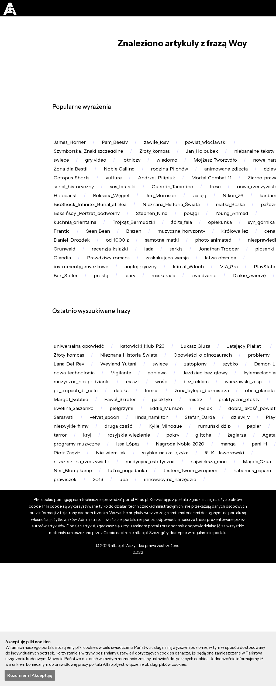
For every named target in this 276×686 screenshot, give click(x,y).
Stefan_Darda (207, 526)
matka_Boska (145, 246)
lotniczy (134, 170)
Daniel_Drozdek (212, 285)
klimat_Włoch (120, 336)
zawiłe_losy (162, 144)
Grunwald (229, 298)
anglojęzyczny (71, 336)
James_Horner (71, 144)
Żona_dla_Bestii (133, 182)
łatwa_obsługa (194, 323)
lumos (155, 487)
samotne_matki (72, 298)
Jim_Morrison (70, 234)
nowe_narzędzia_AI (76, 182)
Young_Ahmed (153, 259)
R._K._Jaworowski (74, 589)
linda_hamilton (156, 526)
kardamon (184, 234)
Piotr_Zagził (132, 577)
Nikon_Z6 (144, 234)
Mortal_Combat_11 (75, 208)
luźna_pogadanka (177, 602)
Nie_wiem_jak (178, 577)
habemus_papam (74, 615)
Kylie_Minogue (214, 538)
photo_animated (126, 298)
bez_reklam (202, 474)
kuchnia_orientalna (210, 259)
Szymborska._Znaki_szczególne (90, 157)
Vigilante (124, 462)
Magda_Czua (69, 602)
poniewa (161, 462)
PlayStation (201, 336)
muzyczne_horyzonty (79, 285)
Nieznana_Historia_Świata (84, 246)
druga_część (165, 538)
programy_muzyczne (163, 564)
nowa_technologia (75, 462)
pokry (250, 551)
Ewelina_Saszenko (75, 513)
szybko (238, 449)
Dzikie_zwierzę (184, 349)
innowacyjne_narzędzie (232, 615)
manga (62, 577)
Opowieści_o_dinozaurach (209, 436)
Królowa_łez (134, 285)
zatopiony (202, 449)
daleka (124, 487)
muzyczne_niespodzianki (83, 474)
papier (62, 551)
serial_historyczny (185, 208)
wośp (166, 474)
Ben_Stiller (244, 336)
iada (59, 310)
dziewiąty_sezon (135, 195)
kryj (160, 551)
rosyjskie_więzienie (204, 551)
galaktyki (167, 500)
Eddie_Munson (172, 513)
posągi (112, 259)
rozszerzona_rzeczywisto (140, 589)
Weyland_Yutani (122, 449)
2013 (157, 615)
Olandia (243, 310)
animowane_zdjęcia (77, 195)
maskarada (95, 349)
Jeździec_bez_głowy (211, 462)
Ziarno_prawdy (130, 208)
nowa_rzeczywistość (167, 221)
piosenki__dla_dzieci (194, 310)
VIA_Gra (162, 336)
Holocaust (219, 221)
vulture (232, 195)
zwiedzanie (137, 349)
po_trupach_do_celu (77, 487)
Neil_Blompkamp (120, 602)
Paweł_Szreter (123, 500)
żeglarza (64, 564)
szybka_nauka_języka (235, 577)
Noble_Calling (183, 182)
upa (183, 615)
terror (133, 551)
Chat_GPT (97, 551)
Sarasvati (64, 526)
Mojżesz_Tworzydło (221, 170)
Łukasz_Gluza (201, 423)
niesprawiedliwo (181, 298)
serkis (87, 310)
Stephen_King (71, 259)
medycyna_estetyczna (212, 589)
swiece (62, 170)
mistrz (202, 500)
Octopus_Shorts (189, 195)
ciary (59, 349)
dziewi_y (249, 526)
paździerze (190, 246)
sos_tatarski (237, 208)
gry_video (98, 170)
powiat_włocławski (213, 144)
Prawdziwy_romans (77, 323)
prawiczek (123, 615)
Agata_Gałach (106, 564)
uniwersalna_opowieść (80, 423)
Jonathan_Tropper (132, 310)
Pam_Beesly (119, 144)
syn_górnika (147, 272)
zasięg (110, 234)
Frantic (187, 272)
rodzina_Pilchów (235, 182)
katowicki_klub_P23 (146, 423)
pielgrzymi (125, 513)
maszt (137, 474)
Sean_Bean (224, 272)
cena (171, 285)
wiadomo (171, 170)
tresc (120, 221)
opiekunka (104, 272)
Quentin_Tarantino (76, 221)
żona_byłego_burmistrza (208, 487)
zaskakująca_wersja (139, 323)
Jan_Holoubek (209, 157)
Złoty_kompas (160, 157)
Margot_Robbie (72, 500)
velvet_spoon (107, 526)
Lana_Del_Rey (70, 449)
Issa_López (216, 564)
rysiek (213, 513)
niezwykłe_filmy (115, 538)
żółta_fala (64, 272)
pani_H (95, 577)
